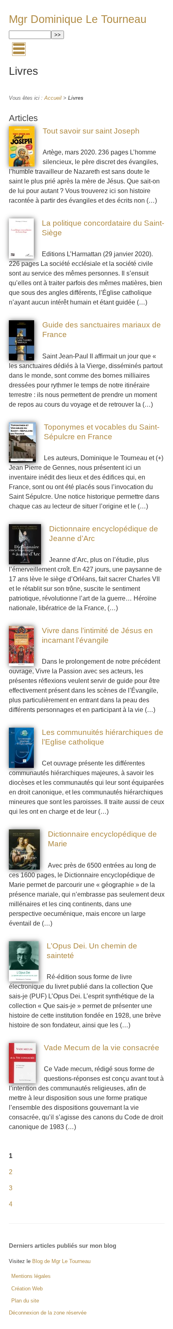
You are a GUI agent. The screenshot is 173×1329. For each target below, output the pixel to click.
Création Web (27, 1289)
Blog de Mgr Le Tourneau (61, 1261)
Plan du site (25, 1301)
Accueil (53, 98)
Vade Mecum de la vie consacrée (101, 1047)
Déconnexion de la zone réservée (47, 1313)
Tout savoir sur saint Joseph (91, 131)
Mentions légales (31, 1276)
